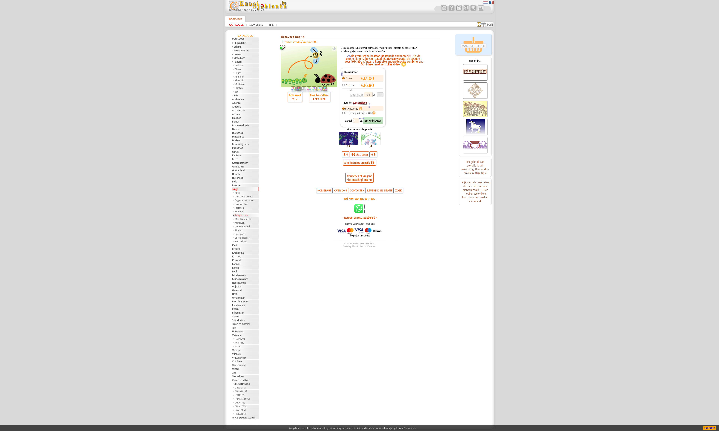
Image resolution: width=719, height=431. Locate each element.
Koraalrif (236, 260)
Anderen (239, 65)
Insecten (236, 185)
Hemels (236, 174)
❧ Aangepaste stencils (244, 417)
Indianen (239, 207)
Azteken (236, 114)
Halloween (240, 339)
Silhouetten (238, 312)
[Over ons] (451, 10)
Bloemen (236, 118)
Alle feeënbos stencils (357, 162)
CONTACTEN (357, 190)
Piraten (238, 230)
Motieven (240, 84)
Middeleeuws (239, 275)
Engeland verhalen (244, 200)
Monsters (256, 24)
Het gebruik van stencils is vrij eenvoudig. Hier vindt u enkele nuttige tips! (475, 167)
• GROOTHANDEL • (242, 383)
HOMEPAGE (324, 190)
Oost (234, 294)
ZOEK (398, 190)
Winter (235, 368)
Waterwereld (238, 365)
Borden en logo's (240, 125)
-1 (347, 154)
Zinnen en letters (240, 380)
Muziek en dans (240, 279)
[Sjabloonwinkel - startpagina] (257, 10)
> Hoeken (236, 54)
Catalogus (236, 24)
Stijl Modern (238, 320)
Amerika (236, 103)
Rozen (235, 309)
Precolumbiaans (240, 301)
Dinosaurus (238, 136)
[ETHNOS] (240, 395)
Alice (237, 192)
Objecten (236, 286)
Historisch (237, 177)
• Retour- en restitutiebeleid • (359, 217)
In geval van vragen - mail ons (360, 223)
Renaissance (238, 305)
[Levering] (466, 10)
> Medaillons (238, 58)
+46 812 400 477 (365, 199)
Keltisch (236, 249)
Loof (234, 271)
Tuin (234, 327)
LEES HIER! (319, 99)
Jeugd (235, 189)
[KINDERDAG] (242, 398)
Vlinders (236, 354)
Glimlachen (238, 166)
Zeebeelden (238, 376)
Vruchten (237, 361)
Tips (271, 24)
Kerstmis (239, 342)
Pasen (238, 346)
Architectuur (238, 110)
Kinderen (239, 76)
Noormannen (239, 282)
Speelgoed (240, 234)
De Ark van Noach (244, 196)
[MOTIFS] (240, 402)
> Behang (236, 46)
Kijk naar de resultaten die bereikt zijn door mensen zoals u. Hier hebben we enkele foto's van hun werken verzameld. (475, 191)
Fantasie (236, 155)
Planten (239, 88)
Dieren (235, 129)
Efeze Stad (237, 147)
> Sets (235, 95)
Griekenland (238, 170)
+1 (372, 154)
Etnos (238, 69)
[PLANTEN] (241, 406)
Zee (236, 91)
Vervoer (236, 350)
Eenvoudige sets (240, 144)
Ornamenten (238, 297)
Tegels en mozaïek (241, 324)
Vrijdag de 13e (239, 357)
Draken (236, 140)
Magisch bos (241, 215)
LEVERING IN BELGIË (379, 190)
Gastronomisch (240, 162)
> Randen (237, 61)
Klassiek (239, 80)
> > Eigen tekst (239, 43)
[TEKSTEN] (240, 413)
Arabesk (236, 106)
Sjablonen (235, 18)
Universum (237, 331)
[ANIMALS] (241, 391)
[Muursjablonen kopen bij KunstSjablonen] (444, 10)
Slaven (235, 316)
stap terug (362, 154)
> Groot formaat (240, 50)
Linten (235, 267)
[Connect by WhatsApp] (359, 212)
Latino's (236, 264)
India (234, 181)
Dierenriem (237, 132)
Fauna (238, 73)
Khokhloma (238, 252)
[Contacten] (458, 10)
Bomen (235, 121)
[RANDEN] (240, 410)
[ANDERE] (240, 387)
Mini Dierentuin (243, 219)
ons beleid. (411, 428)
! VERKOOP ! (238, 39)
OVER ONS (340, 190)
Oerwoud (237, 290)
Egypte (235, 151)
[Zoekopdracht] (473, 10)
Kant (234, 245)
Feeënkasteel (241, 204)
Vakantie (236, 335)
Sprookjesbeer (242, 237)
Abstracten (238, 99)
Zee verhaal (241, 241)
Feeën (235, 159)
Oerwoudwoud (242, 226)
